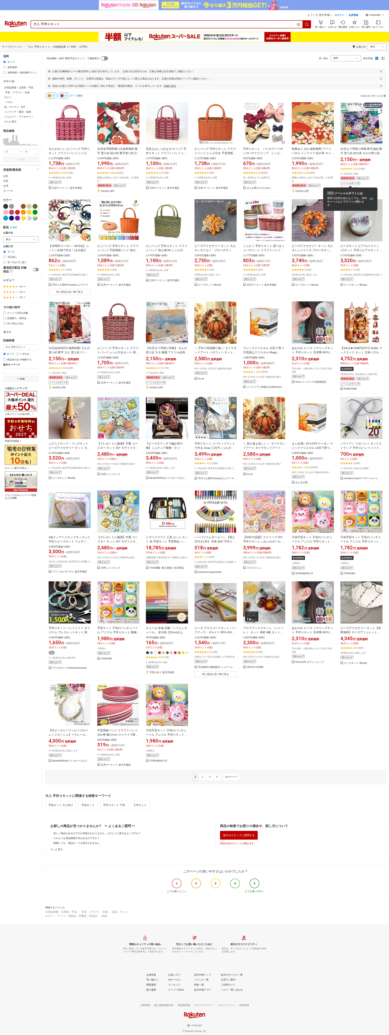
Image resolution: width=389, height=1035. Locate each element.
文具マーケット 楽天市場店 (67, 188)
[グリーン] (35, 212)
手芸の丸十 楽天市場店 (162, 672)
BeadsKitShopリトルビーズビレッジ (169, 478)
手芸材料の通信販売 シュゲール (215, 667)
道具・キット (120, 911)
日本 (5, 176)
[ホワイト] (17, 206)
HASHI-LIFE (107, 191)
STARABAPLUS (304, 573)
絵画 (104, 915)
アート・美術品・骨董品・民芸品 (77, 915)
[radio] (4, 62)
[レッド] (17, 212)
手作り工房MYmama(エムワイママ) (71, 285)
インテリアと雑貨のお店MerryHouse (266, 387)
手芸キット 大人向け (60, 805)
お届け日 (8, 246)
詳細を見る (170, 86)
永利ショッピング (110, 474)
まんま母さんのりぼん (259, 188)
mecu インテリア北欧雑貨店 (310, 382)
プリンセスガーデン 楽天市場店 (69, 571)
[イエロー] (29, 212)
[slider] (3, 145)
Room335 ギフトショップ (309, 662)
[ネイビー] (11, 218)
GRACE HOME (255, 667)
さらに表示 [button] (10, 121)
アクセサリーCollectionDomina (69, 668)
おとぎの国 (301, 482)
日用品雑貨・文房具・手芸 (61, 911)
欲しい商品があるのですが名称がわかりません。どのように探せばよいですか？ (97, 833)
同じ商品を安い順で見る (69, 291)
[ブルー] (5, 218)
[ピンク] (5, 212)
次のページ (231, 776)
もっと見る (56, 849)
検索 (22, 159)
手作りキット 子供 (114, 805)
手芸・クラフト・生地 (94, 911)
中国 (5, 181)
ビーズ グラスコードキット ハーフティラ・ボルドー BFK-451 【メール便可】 (215, 632)
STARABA (349, 573)
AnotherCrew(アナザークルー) (360, 478)
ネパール (8, 190)
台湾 (5, 185)
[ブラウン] (23, 206)
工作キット (140, 805)
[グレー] (11, 206)
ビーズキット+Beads (209, 285)
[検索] (307, 24)
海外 (14, 227)
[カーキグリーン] (35, 206)
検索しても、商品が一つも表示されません (76, 843)
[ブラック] (5, 206)
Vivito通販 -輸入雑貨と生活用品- (167, 568)
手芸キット (88, 805)
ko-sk (201, 378)
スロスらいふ (254, 568)
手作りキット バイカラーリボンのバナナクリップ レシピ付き (263, 153)
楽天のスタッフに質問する (239, 835)
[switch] (36, 269)
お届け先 (8, 232)
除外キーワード (11, 364)
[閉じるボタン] (381, 71)
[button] (374, 15)
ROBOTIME (350, 389)
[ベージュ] (29, 206)
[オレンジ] (23, 212)
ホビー (49, 915)
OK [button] (371, 198)
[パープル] (17, 218)
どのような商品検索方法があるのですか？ (76, 838)
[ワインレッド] (11, 212)
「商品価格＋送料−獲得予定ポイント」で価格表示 (71, 58)
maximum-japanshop (209, 572)
